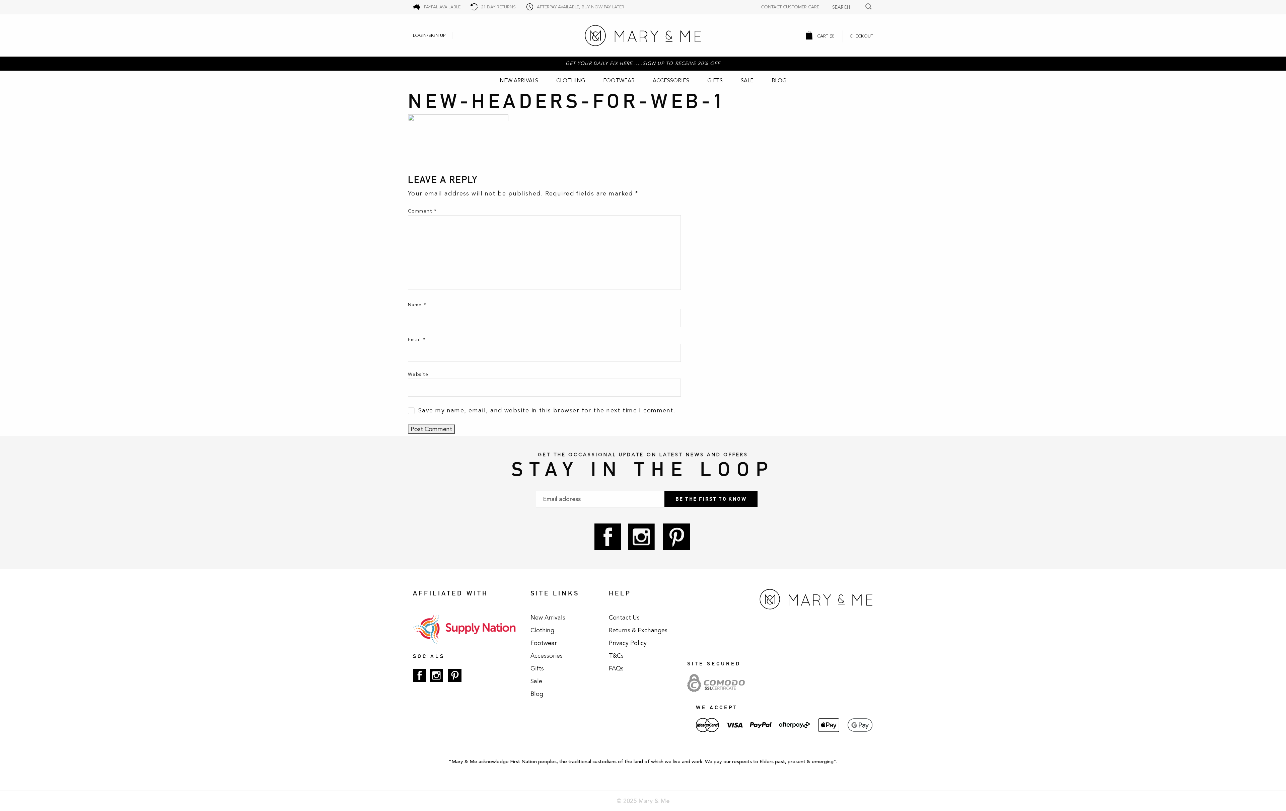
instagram (641, 536)
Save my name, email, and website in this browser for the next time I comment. (546, 410)
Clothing (570, 80)
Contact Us (624, 617)
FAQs (616, 668)
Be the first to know (710, 499)
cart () (825, 36)
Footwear (619, 80)
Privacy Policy (628, 643)
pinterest (676, 536)
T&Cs (616, 655)
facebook (607, 536)
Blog (779, 80)
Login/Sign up (429, 35)
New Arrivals (519, 80)
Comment (422, 211)
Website (418, 374)
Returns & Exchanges (638, 630)
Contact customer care (790, 7)
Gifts (715, 80)
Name (417, 305)
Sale (747, 80)
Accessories (671, 80)
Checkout (861, 36)
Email (417, 339)
